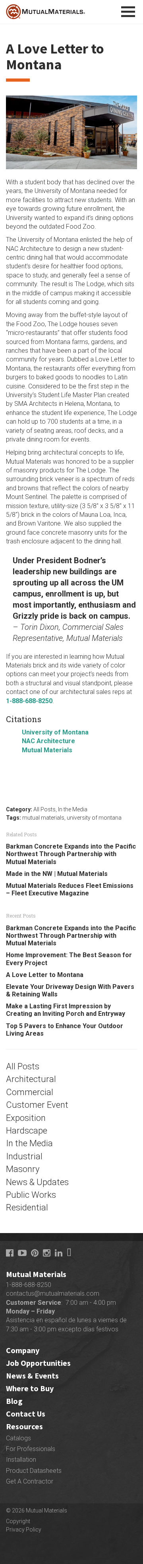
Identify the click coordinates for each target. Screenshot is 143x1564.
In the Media (72, 809)
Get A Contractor (29, 1481)
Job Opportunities (38, 1363)
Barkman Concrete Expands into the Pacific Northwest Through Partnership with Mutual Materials (71, 854)
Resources (24, 1426)
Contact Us (25, 1414)
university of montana (94, 818)
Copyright (18, 1521)
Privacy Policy (23, 1529)
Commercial (29, 1092)
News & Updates (37, 1182)
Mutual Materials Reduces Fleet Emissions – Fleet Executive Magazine (69, 889)
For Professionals (30, 1449)
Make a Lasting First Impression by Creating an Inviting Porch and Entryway (65, 1009)
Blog (14, 1401)
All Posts (44, 809)
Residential (27, 1207)
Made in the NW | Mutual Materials (57, 874)
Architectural (31, 1079)
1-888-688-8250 (28, 1285)
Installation (21, 1459)
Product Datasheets (34, 1470)
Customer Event (37, 1105)
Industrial (24, 1156)
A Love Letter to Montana (44, 975)
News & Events (32, 1375)
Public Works (31, 1195)
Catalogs (18, 1438)
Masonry (22, 1169)
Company (22, 1350)
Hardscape (26, 1131)
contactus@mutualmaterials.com (52, 1293)
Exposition (26, 1118)
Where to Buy (30, 1388)
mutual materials (43, 818)
